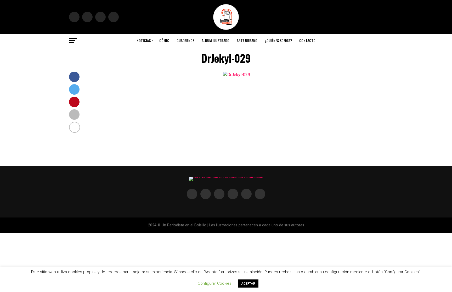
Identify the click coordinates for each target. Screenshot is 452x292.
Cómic (164, 40)
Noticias (144, 40)
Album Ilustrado (215, 40)
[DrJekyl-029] (236, 74)
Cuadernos (185, 40)
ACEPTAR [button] (248, 283)
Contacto (307, 40)
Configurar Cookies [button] (214, 283)
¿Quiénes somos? (278, 40)
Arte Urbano (247, 40)
